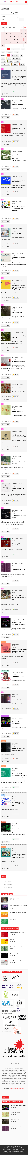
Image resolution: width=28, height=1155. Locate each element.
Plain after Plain (16, 829)
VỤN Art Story (13, 919)
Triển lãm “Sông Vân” (18, 104)
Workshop (22, 64)
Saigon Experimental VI (18, 676)
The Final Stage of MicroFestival (18, 1105)
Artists (21, 1151)
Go (21, 20)
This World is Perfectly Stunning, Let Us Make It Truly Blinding (19, 287)
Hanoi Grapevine (8, 1147)
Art (21, 55)
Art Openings (15, 55)
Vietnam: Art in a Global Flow (17, 932)
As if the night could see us (17, 1126)
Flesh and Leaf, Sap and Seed (17, 953)
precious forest (16, 155)
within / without (16, 699)
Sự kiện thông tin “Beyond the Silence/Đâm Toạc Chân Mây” (19, 651)
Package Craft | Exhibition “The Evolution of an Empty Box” (19, 208)
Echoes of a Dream (17, 411)
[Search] (26, 2)
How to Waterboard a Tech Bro (17, 960)
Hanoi (22, 49)
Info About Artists (17, 1152)
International (9, 52)
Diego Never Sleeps (14, 898)
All (8, 49)
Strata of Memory (17, 312)
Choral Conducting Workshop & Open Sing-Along (18, 803)
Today (3, 23)
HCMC (3, 52)
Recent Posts (12, 1151)
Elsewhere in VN (15, 49)
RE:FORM (12, 939)
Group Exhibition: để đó (18, 361)
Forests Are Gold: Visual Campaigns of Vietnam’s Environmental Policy (19, 855)
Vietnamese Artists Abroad (9, 929)
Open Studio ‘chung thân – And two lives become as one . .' (19, 597)
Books (17, 1151)
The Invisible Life (16, 233)
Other (8, 58)
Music (3, 58)
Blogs (24, 1152)
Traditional (15, 64)
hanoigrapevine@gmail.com (17, 1088)
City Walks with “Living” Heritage (18, 912)
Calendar (15, 1147)
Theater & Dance (6, 64)
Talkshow (17, 61)
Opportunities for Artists (8, 1152)
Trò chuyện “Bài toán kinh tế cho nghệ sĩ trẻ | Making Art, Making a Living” (19, 775)
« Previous (3, 13)
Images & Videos (6, 894)
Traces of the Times (17, 388)
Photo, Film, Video (16, 58)
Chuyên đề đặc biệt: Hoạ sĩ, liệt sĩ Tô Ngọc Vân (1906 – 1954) (19, 77)
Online (16, 52)
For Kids (3, 61)
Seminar (10, 61)
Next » (25, 13)
